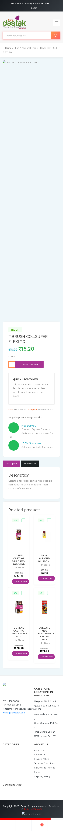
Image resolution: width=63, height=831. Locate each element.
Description (11, 463)
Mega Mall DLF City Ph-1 (46, 701)
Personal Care (29, 48)
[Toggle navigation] (56, 23)
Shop (16, 48)
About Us (39, 750)
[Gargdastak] (14, 22)
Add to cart (30, 364)
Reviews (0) (30, 463)
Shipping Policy (42, 776)
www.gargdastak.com (14, 712)
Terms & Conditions (44, 763)
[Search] (55, 35)
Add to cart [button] (21, 581)
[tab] (11, 464)
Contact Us (40, 754)
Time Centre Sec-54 (44, 731)
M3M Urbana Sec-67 (44, 736)
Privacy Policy (41, 758)
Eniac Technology (33, 808)
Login (34, 7)
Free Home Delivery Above (30, 3)
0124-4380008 (11, 701)
